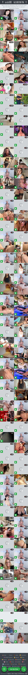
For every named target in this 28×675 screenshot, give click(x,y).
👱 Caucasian (23, 655)
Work (13, 673)
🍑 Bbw (24, 659)
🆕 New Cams (5, 664)
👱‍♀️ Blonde (4, 659)
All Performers (21, 673)
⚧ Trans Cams (22, 664)
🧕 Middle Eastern (8, 657)
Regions (9, 673)
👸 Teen (22, 657)
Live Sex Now (14, 669)
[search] (23, 669)
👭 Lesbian (18, 661)
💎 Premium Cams (6, 666)
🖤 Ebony (10, 655)
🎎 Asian (4, 655)
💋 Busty (12, 661)
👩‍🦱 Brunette (11, 659)
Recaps (16, 673)
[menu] (4, 669)
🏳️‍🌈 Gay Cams (14, 664)
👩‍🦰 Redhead (18, 659)
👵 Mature (16, 657)
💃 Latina (16, 655)
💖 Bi (23, 661)
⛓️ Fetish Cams (16, 666)
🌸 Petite (6, 661)
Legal (26, 673)
